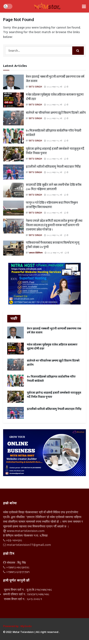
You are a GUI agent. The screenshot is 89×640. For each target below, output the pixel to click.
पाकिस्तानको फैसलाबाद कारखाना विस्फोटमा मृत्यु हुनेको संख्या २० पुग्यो (52, 245)
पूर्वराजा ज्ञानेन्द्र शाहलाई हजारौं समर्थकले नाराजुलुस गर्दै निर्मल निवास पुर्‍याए (55, 151)
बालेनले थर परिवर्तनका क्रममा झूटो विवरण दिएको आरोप (56, 112)
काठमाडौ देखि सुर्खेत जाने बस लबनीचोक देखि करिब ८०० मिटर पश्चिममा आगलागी (53, 187)
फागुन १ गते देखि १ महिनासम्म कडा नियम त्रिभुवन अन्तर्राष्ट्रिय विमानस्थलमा (52, 205)
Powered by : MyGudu (17, 626)
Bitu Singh (35, 86)
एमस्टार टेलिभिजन (36, 252)
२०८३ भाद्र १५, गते (54, 86)
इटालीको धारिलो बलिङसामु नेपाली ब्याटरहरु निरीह (53, 166)
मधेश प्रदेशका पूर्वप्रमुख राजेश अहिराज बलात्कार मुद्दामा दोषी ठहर (54, 97)
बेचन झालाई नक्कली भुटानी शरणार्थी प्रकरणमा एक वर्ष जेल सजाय (55, 79)
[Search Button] (78, 50)
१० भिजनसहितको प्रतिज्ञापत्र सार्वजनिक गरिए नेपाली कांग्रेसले (53, 133)
